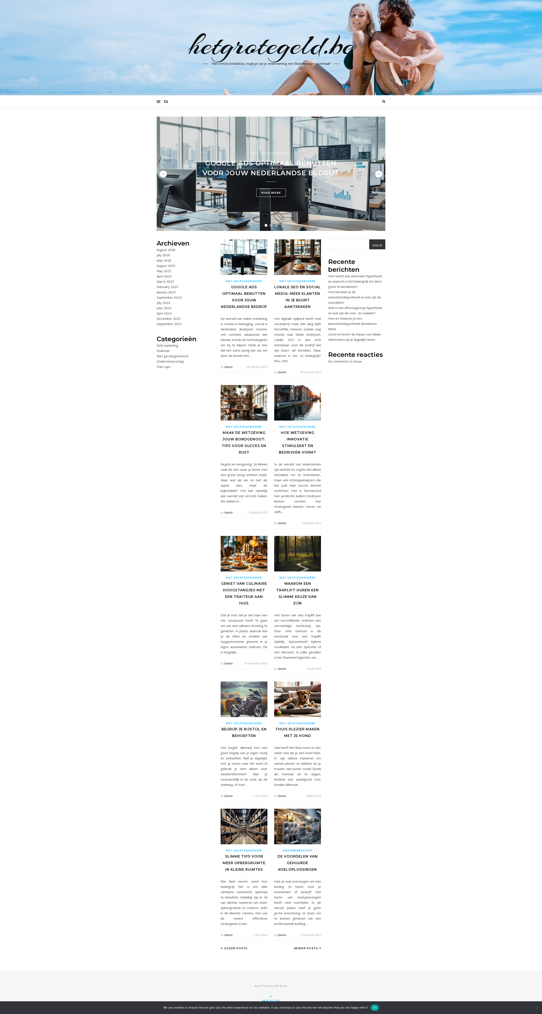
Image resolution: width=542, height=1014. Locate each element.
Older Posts (235, 948)
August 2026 (166, 250)
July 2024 (163, 303)
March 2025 (165, 281)
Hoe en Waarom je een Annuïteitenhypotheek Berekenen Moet (352, 323)
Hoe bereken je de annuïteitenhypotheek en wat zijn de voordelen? (354, 297)
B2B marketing (167, 345)
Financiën (163, 351)
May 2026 (164, 260)
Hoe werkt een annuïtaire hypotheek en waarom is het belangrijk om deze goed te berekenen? (355, 281)
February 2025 (167, 287)
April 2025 (164, 276)
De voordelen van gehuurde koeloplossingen (298, 863)
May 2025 (164, 271)
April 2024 (164, 313)
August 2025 (166, 266)
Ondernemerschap (170, 361)
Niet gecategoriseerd (271, 153)
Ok (375, 1007)
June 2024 (164, 308)
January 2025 (166, 292)
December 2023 (169, 318)
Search (377, 245)
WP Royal (281, 986)
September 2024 (169, 297)
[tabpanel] (271, 174)
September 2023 (169, 324)
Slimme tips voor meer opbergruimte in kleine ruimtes (244, 863)
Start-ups (163, 366)
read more (271, 193)
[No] (537, 1008)
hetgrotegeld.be (271, 45)
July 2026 (163, 255)
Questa (228, 367)
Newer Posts (306, 948)
